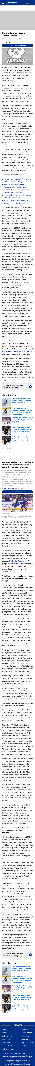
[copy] (12, 42)
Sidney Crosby (12, 351)
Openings (24, 1029)
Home (3, 449)
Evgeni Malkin (23, 351)
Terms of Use (26, 1039)
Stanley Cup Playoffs (16, 561)
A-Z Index (24, 1046)
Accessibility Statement (9, 1046)
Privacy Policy (6, 1039)
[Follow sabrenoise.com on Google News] (30, 386)
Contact (4, 1033)
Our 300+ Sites (26, 1033)
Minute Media (10, 1053)
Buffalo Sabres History (13, 449)
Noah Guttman (9, 488)
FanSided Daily (6, 1036)
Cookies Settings (7, 1049)
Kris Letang (6, 354)
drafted (12, 585)
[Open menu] (3, 3)
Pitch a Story (25, 1036)
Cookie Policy (6, 1043)
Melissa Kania (8, 39)
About (3, 1029)
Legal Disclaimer (27, 1043)
